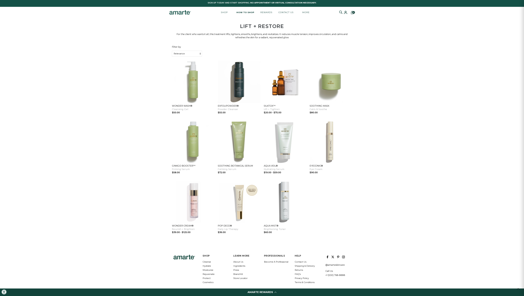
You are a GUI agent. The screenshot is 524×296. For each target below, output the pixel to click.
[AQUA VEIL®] (285, 142)
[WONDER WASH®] (193, 82)
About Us (238, 262)
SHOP (224, 12)
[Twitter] (332, 258)
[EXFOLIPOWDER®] (239, 82)
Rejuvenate (209, 274)
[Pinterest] (338, 258)
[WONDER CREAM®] (193, 202)
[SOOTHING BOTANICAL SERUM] (239, 142)
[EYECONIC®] (331, 142)
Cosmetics (208, 282)
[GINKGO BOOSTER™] (193, 142)
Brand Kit (238, 274)
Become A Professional (276, 262)
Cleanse (207, 262)
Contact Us (286, 12)
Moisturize (208, 270)
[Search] (340, 12)
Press (236, 270)
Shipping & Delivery (305, 266)
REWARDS (266, 12)
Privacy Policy (302, 278)
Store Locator (240, 278)
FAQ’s (298, 274)
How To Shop (245, 12)
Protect (207, 278)
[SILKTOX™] (285, 82)
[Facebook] (327, 258)
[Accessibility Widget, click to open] (4, 292)
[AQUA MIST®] (285, 202)
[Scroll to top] (518, 289)
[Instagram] (343, 258)
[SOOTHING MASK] (331, 82)
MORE (305, 12)
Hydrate (207, 266)
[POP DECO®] (239, 202)
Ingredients (239, 266)
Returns (299, 270)
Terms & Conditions (305, 282)
